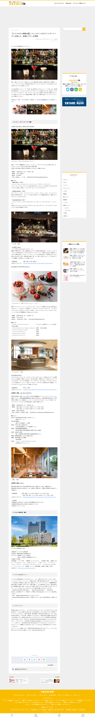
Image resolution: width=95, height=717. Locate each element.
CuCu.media (67, 210)
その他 (65, 213)
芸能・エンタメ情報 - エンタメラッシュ (31, 700)
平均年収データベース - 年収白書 (38, 709)
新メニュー (66, 196)
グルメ (55, 665)
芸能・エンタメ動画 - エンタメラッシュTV (61, 704)
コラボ (65, 191)
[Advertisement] (47, 16)
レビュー (65, 179)
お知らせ (65, 216)
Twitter (68, 91)
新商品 (65, 194)
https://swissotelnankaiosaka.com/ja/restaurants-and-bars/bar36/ (38, 263)
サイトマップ (78, 695)
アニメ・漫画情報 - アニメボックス (12, 700)
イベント (65, 185)
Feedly (76, 91)
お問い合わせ (68, 3)
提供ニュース (66, 205)
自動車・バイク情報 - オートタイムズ (72, 702)
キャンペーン (66, 188)
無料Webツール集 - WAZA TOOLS (56, 709)
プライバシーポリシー (33, 695)
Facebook (72, 91)
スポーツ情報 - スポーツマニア (22, 702)
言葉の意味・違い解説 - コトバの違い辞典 (75, 709)
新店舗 (65, 199)
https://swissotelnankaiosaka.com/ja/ (27, 568)
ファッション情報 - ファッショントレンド (66, 700)
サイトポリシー (44, 695)
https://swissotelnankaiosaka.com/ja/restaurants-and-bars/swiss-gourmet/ (40, 389)
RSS (80, 91)
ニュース (65, 202)
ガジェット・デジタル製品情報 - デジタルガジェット (37, 704)
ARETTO (67, 208)
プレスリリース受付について (79, 3)
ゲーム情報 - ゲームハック (48, 700)
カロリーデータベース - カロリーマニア (20, 709)
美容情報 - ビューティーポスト (84, 700)
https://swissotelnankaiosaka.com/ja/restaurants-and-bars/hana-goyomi (39, 497)
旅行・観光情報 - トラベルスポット (53, 702)
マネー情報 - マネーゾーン (37, 702)
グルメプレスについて (59, 3)
